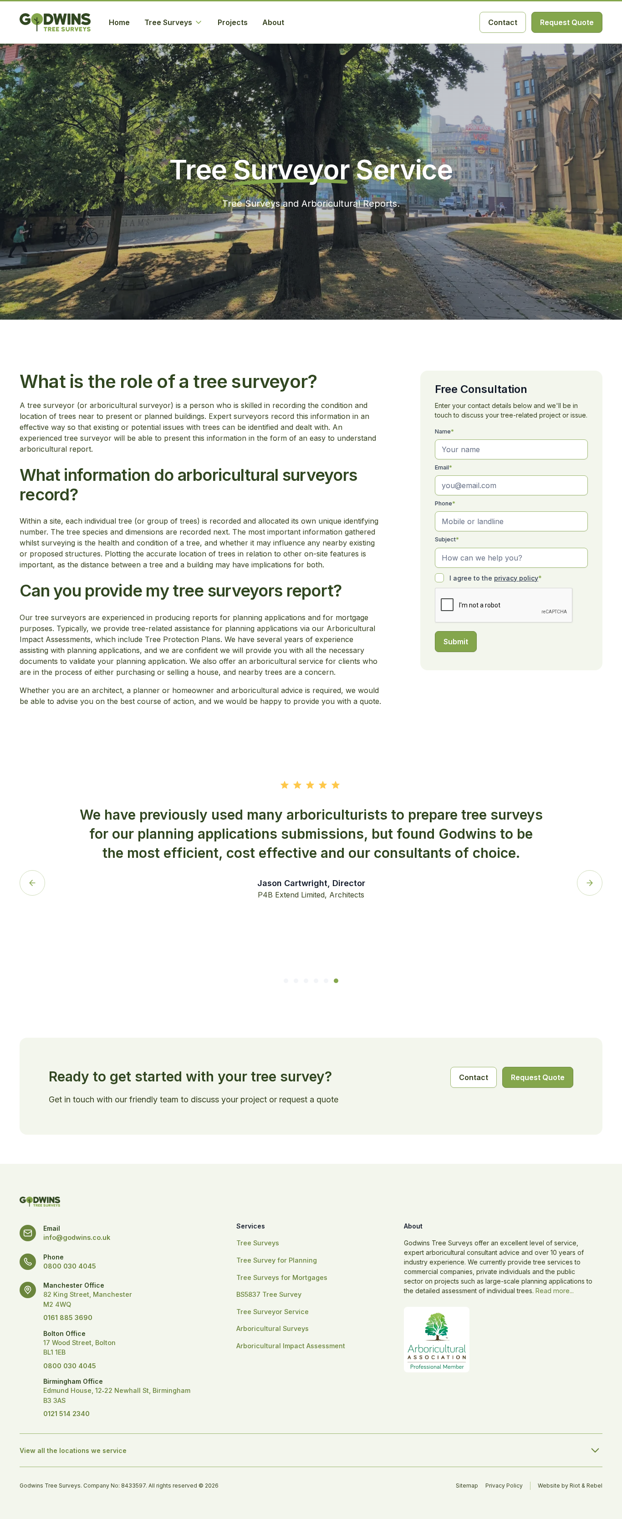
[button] (173, 22)
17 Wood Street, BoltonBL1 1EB (79, 1347)
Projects (233, 22)
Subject (447, 539)
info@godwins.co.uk (76, 1237)
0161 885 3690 (67, 1317)
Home (119, 22)
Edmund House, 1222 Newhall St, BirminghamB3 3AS (116, 1395)
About (273, 22)
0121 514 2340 (66, 1413)
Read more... (554, 1291)
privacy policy (516, 577)
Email (443, 467)
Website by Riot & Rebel (570, 1485)
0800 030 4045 (69, 1266)
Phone (445, 503)
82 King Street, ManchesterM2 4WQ (87, 1299)
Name (444, 431)
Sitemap (467, 1485)
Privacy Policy (504, 1485)
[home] (55, 22)
